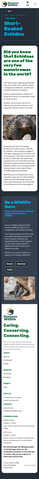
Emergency (7, 377)
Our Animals (7, 374)
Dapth (34, 465)
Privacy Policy (8, 468)
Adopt (10, 270)
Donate (9, 264)
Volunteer (21, 264)
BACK (9, 11)
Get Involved (8, 360)
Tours (5, 387)
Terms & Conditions (10, 465)
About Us (7, 357)
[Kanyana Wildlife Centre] (10, 4)
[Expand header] (35, 4)
